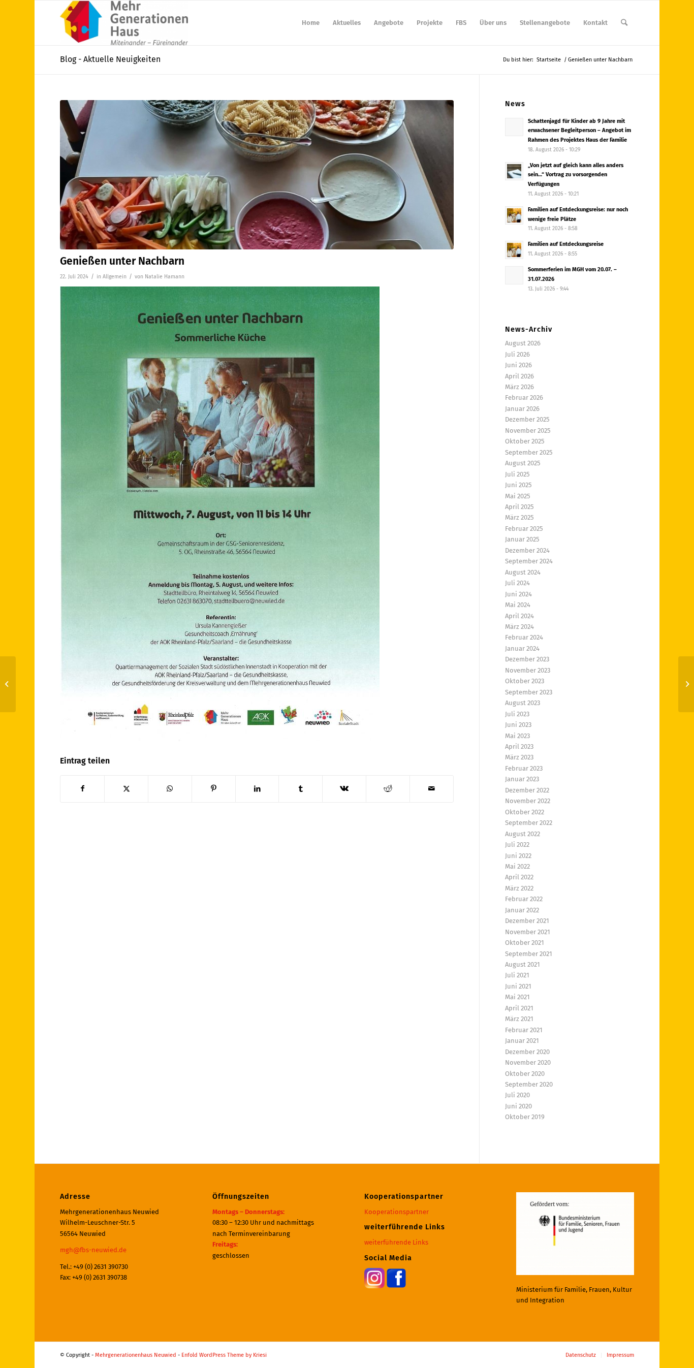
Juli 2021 (517, 975)
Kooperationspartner (396, 1212)
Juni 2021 (518, 986)
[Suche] (624, 23)
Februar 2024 (524, 637)
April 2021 (519, 1008)
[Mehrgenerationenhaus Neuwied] (123, 23)
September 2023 (528, 692)
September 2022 (528, 822)
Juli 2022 (517, 844)
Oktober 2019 (525, 1117)
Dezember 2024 (527, 550)
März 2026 (519, 387)
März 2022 (519, 888)
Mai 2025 (517, 496)
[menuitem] (310, 23)
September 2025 (529, 452)
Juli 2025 (517, 474)
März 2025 (519, 517)
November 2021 (527, 932)
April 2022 (519, 877)
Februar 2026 (524, 397)
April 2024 (519, 616)
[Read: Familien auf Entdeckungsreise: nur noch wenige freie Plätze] (514, 215)
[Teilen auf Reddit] (387, 789)
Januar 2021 (522, 1040)
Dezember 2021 (527, 921)
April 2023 (519, 746)
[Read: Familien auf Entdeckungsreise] (514, 250)
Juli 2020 (517, 1095)
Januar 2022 (522, 910)
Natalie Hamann (164, 276)
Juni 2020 (518, 1106)
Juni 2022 (518, 856)
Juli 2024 (517, 583)
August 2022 (522, 834)
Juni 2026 (518, 365)
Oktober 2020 (525, 1073)
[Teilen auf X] (126, 789)
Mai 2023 (517, 736)
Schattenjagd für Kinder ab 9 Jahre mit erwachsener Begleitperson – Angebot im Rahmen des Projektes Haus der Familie (579, 131)
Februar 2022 (524, 899)
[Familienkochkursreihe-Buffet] (256, 174)
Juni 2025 (518, 485)
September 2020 (529, 1084)
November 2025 (528, 430)
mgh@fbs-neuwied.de (93, 1250)
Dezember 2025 (527, 419)
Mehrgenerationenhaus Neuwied (135, 1355)
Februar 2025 (524, 528)
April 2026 (519, 376)
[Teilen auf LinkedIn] (257, 789)
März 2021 (519, 1019)
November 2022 (527, 801)
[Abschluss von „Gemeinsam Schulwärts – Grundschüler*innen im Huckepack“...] (686, 684)
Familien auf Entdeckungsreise (566, 244)
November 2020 (528, 1062)
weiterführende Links (396, 1242)
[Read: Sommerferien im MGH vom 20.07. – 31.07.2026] (514, 275)
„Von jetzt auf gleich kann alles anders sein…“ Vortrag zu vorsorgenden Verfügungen (575, 175)
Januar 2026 (522, 408)
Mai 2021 (517, 997)
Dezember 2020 (527, 1052)
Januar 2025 (522, 539)
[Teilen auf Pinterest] (213, 789)
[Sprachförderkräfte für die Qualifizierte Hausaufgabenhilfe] (8, 684)
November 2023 (527, 670)
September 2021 (528, 954)
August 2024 (523, 572)
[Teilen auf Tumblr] (300, 789)
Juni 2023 (518, 724)
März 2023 (519, 757)
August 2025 (523, 463)
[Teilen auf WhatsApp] (170, 789)
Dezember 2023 (527, 659)
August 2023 (522, 703)
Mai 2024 (517, 605)
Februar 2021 (524, 1030)
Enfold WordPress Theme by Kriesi (224, 1355)
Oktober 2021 (524, 942)
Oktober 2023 (524, 681)
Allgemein (115, 276)
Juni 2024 (518, 594)
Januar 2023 (522, 779)
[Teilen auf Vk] (344, 789)
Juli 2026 (517, 354)
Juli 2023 (517, 714)
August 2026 (523, 343)
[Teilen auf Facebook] (82, 789)
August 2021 (522, 964)
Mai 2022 (517, 866)
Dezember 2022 (527, 790)
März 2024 (519, 626)
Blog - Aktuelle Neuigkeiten (110, 59)
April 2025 (519, 507)
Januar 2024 (522, 648)
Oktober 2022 (524, 812)
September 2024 (529, 561)
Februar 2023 (524, 768)
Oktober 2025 (525, 441)
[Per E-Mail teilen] (431, 789)
